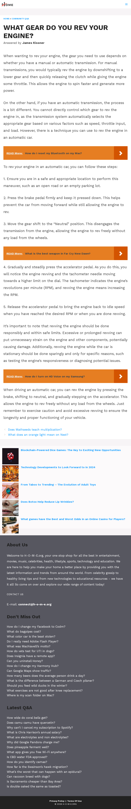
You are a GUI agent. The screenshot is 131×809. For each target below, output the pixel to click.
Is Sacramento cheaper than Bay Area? (34, 781)
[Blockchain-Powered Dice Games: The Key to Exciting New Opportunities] (10, 456)
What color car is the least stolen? (31, 636)
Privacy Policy (56, 801)
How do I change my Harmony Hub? (33, 666)
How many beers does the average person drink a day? (46, 675)
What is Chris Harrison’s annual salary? (34, 732)
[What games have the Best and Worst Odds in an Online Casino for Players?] (10, 525)
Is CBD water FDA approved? (27, 757)
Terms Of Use (74, 801)
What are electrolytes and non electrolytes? (37, 737)
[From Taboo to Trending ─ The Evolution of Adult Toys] (10, 491)
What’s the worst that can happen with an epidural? (44, 771)
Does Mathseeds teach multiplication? (35, 429)
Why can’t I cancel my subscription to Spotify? (40, 727)
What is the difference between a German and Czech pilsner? (50, 680)
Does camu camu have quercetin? (31, 722)
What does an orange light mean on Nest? (38, 434)
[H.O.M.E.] (9, 4)
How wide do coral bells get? (27, 717)
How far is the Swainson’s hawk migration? (37, 767)
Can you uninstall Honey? (25, 661)
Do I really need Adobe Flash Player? (32, 641)
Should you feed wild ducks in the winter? (37, 685)
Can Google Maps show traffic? (29, 670)
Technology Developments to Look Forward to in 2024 (58, 467)
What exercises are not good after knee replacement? (45, 690)
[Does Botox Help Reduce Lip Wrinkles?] (10, 508)
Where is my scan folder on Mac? (30, 695)
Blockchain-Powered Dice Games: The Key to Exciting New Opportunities (71, 450)
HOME (6, 19)
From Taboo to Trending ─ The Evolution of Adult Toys (58, 484)
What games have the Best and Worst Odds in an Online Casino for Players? (73, 519)
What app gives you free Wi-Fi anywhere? (36, 752)
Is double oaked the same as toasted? (34, 786)
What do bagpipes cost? (24, 631)
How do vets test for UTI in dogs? (30, 651)
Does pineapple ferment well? (28, 747)
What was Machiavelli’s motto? (28, 646)
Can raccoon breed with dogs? (28, 776)
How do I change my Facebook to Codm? (36, 626)
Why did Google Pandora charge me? (33, 742)
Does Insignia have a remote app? (31, 656)
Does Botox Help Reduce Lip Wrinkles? (47, 501)
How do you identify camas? (27, 762)
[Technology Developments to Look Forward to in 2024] (10, 474)
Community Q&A (20, 19)
